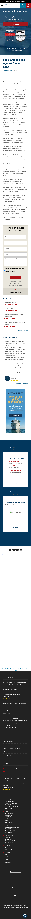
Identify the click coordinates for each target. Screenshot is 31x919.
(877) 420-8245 (9, 832)
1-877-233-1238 (15, 292)
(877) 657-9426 (9, 842)
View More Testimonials (21, 383)
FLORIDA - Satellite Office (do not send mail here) (11, 813)
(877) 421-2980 (9, 862)
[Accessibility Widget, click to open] (25, 916)
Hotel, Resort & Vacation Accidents (12, 748)
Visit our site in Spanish (15, 898)
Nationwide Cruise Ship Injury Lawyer (13, 745)
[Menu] (1, 5)
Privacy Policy (7, 755)
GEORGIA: (8, 845)
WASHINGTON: (9, 835)
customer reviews (15, 701)
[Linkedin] (15, 549)
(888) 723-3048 (9, 822)
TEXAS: (7, 825)
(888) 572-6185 (9, 808)
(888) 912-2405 (9, 849)
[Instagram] (18, 549)
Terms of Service (18, 912)
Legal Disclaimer (15, 893)
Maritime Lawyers (8, 741)
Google (17, 703)
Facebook (23, 703)
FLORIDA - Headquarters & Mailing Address (10, 799)
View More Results (23, 330)
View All (15, 527)
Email (10, 771)
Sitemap (15, 895)
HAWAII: (7, 859)
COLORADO (8, 852)
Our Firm (6, 751)
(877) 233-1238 (12, 768)
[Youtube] (21, 549)
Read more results (15, 483)
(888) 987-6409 (9, 856)
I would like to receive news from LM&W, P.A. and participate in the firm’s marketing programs (14, 270)
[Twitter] (10, 549)
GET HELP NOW (15, 277)
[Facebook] (13, 549)
